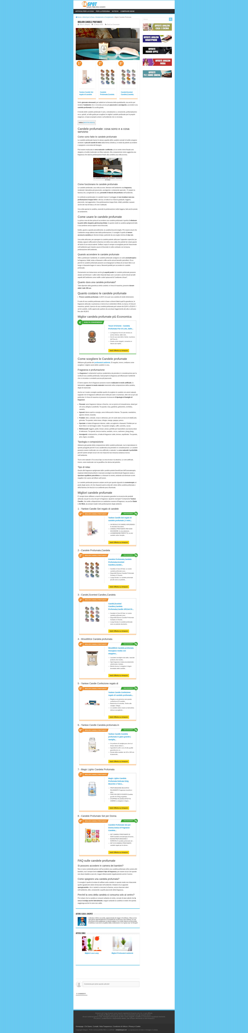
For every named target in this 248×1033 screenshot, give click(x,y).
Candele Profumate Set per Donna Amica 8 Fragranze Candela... (119, 827)
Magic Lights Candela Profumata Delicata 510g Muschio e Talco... (118, 781)
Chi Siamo (88, 1026)
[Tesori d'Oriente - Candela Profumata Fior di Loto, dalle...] (92, 337)
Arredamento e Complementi (104, 17)
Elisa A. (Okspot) (85, 24)
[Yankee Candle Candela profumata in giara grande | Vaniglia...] (92, 745)
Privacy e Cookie (134, 1026)
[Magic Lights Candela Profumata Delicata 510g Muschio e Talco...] (92, 789)
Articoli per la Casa (88, 17)
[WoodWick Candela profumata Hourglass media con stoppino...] (92, 659)
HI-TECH (115, 11)
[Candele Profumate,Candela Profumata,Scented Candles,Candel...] (107, 77)
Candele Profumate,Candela (107, 93)
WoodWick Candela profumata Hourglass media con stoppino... (120, 651)
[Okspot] (92, 4)
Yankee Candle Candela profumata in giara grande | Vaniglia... (119, 737)
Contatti (95, 1026)
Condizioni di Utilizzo (120, 1026)
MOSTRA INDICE (89, 122)
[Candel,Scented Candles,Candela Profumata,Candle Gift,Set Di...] (128, 77)
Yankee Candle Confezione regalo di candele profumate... (120, 693)
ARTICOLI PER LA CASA (84, 11)
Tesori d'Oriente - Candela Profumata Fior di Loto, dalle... (120, 327)
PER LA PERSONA (103, 11)
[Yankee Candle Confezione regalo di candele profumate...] (92, 703)
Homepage (79, 1026)
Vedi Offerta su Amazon (119, 351)
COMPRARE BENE (128, 11)
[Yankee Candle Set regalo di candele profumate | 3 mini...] (86, 77)
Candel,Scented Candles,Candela (127, 93)
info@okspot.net (121, 1030)
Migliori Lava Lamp (92, 953)
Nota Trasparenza (105, 1026)
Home (79, 17)
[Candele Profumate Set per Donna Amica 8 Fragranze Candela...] (92, 836)
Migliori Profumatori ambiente (122, 953)
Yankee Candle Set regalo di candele (86, 93)
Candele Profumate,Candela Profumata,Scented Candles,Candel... (119, 562)
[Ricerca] (170, 19)
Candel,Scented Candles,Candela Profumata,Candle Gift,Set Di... (121, 606)
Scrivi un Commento (113, 24)
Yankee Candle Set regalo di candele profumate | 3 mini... (120, 519)
